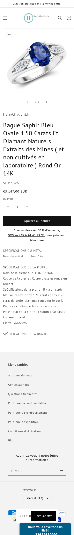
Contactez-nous (18, 384)
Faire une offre (44, 516)
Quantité (8, 199)
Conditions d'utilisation (24, 431)
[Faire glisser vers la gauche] (27, 101)
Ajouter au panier (37, 221)
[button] (5, 17)
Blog (11, 440)
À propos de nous (20, 375)
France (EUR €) (34, 498)
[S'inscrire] (61, 470)
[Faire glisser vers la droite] (46, 101)
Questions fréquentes (23, 394)
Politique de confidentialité (27, 403)
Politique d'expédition (23, 422)
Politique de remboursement (27, 412)
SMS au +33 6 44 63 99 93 (26, 235)
